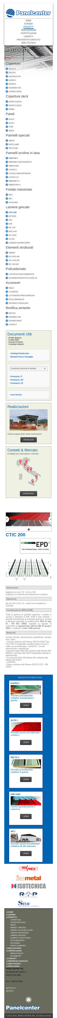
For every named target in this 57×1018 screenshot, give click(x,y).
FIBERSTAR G (15, 185)
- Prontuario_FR (16, 383)
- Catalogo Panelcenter (19, 353)
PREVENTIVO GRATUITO (28, 40)
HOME (28, 20)
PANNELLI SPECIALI (18, 927)
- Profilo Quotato (14, 338)
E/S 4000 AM (14, 257)
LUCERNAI (13, 292)
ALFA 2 (11, 123)
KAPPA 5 (12, 84)
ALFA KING (13, 202)
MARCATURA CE (16, 953)
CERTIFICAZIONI (28, 33)
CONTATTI (28, 36)
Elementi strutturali (19, 247)
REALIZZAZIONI (28, 30)
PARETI (13, 925)
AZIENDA (28, 24)
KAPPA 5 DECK (15, 105)
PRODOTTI (28, 27)
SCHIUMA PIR (15, 956)
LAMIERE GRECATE (35, 57)
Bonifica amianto (18, 308)
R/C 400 (12, 228)
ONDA (11, 131)
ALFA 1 (11, 119)
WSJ (10, 195)
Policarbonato (16, 269)
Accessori (13, 283)
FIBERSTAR (14, 166)
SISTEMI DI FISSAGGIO (18, 303)
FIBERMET (13, 158)
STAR (11, 127)
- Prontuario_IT (15, 376)
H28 (10, 224)
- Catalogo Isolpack (15, 344)
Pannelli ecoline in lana (23, 153)
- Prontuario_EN (16, 380)
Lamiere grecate (17, 207)
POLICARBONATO (16, 299)
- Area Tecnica (15, 395)
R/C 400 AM (14, 264)
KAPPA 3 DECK (15, 102)
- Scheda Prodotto (15, 342)
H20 (10, 220)
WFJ (10, 199)
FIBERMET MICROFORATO (20, 162)
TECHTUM (13, 148)
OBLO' (11, 288)
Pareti (10, 114)
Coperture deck (17, 96)
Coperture (13, 63)
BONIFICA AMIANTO (18, 946)
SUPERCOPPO (15, 92)
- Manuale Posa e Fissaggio (21, 357)
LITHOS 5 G (14, 177)
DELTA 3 (12, 69)
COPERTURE (15, 920)
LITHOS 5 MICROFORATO (20, 173)
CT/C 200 (13, 212)
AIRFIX (11, 141)
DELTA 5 (12, 73)
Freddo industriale (19, 189)
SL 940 (12, 239)
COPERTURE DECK (18, 922)
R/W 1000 (13, 231)
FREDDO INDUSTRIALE (19, 933)
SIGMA (11, 109)
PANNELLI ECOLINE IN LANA (21, 930)
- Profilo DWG (13, 340)
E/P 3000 (12, 216)
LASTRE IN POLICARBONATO (21, 274)
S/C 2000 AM (14, 260)
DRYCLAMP (14, 144)
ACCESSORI (15, 943)
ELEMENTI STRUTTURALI (20, 938)
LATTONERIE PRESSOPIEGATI (22, 296)
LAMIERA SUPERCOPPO (19, 243)
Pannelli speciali (18, 135)
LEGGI (26, 705)
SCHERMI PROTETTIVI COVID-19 (23, 278)
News (11, 991)
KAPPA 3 (12, 80)
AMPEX (12, 253)
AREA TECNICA (28, 43)
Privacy (12, 988)
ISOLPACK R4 (15, 76)
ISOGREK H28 (15, 88)
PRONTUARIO (13, 966)
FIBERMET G (14, 181)
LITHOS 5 (13, 170)
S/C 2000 (12, 235)
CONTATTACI (28, 494)
